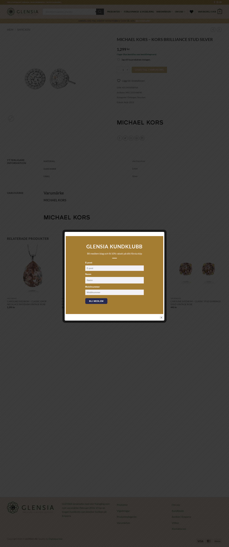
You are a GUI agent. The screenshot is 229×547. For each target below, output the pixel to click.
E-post (88, 262)
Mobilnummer (92, 286)
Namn (88, 274)
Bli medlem (96, 301)
